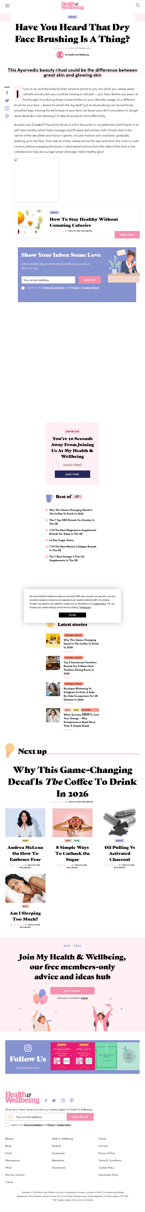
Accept (72, 615)
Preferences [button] (85, 607)
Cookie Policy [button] (99, 603)
